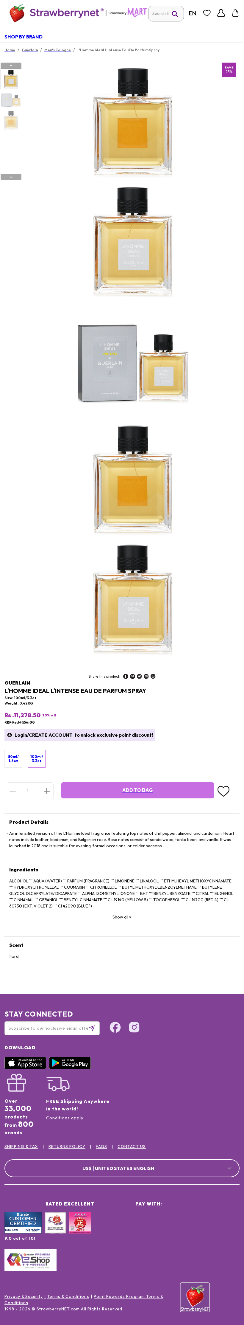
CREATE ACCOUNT (51, 735)
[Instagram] (134, 1028)
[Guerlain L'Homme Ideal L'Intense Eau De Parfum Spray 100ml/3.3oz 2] (11, 99)
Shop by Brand (23, 37)
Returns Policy (67, 1146)
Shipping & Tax (21, 1146)
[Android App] (71, 1067)
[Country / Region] (192, 13)
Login (21, 735)
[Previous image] (11, 66)
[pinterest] (132, 677)
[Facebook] (115, 1028)
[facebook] (125, 677)
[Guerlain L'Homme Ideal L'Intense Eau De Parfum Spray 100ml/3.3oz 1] (11, 79)
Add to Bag (137, 790)
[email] (146, 677)
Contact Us (132, 1146)
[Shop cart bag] (235, 13)
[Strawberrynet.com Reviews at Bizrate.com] (23, 1232)
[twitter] (139, 677)
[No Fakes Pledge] (80, 1229)
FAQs (101, 1146)
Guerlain (17, 683)
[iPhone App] (26, 1067)
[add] (46, 791)
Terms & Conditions (68, 1296)
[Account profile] (221, 13)
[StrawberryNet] (54, 13)
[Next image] (11, 177)
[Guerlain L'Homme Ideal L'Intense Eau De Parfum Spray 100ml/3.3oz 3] (11, 120)
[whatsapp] (153, 677)
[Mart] (128, 15)
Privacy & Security (23, 1296)
